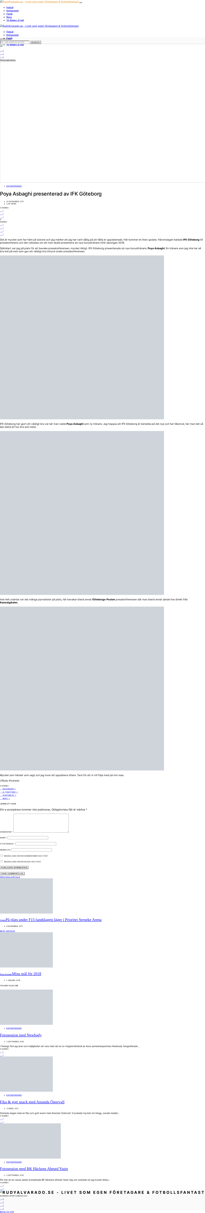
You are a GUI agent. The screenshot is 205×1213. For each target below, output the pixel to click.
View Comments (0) (12, 873)
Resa (9, 17)
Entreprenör (12, 10)
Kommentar (6, 832)
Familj (9, 13)
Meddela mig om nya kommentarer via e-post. (26, 856)
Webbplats (5, 850)
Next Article (7, 931)
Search (35, 42)
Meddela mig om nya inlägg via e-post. (22, 862)
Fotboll (9, 7)
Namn (3, 838)
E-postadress (7, 844)
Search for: (5, 39)
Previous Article (10, 877)
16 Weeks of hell (15, 20)
